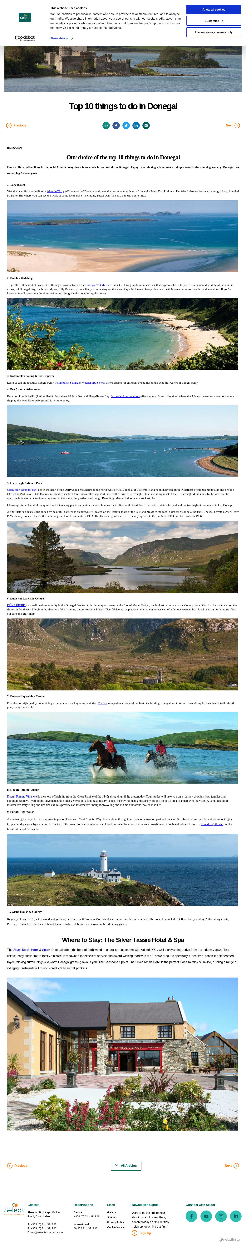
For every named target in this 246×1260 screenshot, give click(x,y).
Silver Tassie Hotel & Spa (30, 949)
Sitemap (112, 1217)
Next (229, 125)
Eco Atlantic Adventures (125, 396)
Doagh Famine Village (21, 796)
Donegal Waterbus (96, 285)
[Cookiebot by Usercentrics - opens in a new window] (25, 38)
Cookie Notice (115, 1227)
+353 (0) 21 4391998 (87, 1216)
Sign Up (145, 1233)
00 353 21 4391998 (85, 1228)
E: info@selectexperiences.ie (45, 1232)
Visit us (102, 703)
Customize (211, 20)
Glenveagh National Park (22, 489)
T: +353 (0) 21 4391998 (42, 1224)
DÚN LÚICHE (16, 605)
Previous (19, 125)
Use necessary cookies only (214, 32)
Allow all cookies (214, 9)
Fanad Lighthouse (212, 824)
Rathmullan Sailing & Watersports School (80, 382)
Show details (59, 38)
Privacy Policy (115, 1222)
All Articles (128, 1166)
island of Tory (55, 191)
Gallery (111, 1212)
